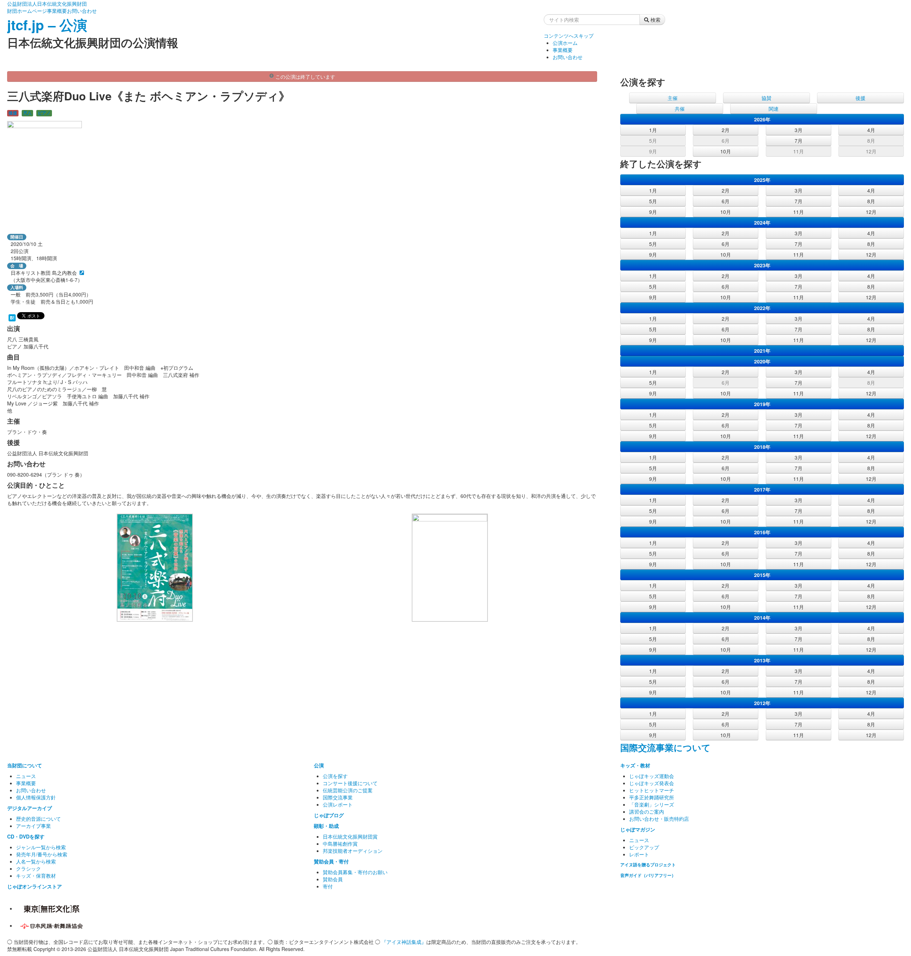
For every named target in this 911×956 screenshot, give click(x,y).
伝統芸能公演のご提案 (348, 790)
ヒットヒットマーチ (651, 790)
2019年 (762, 404)
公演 (319, 765)
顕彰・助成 (326, 825)
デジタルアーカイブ (29, 807)
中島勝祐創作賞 (340, 843)
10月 (725, 151)
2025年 (762, 179)
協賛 (767, 97)
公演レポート (338, 804)
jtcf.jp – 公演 (47, 25)
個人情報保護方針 (36, 797)
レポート (639, 854)
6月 (726, 140)
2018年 (762, 446)
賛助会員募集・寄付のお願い (355, 872)
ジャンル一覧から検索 (41, 847)
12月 (871, 151)
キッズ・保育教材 (36, 875)
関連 (774, 108)
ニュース (26, 775)
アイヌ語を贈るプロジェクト (648, 865)
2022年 (762, 307)
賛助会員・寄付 (331, 861)
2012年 (762, 703)
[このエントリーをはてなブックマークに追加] (12, 317)
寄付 (328, 886)
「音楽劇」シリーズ (651, 804)
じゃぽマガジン (637, 829)
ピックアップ (644, 847)
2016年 (762, 532)
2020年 (762, 361)
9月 (653, 151)
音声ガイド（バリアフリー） (648, 875)
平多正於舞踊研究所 (651, 797)
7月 (798, 140)
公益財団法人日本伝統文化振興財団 (47, 3)
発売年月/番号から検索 (41, 854)
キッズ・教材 (635, 765)
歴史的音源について (38, 818)
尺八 (27, 113)
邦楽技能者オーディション (353, 850)
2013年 (762, 660)
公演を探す (335, 775)
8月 (871, 140)
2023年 (762, 265)
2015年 (762, 574)
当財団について (24, 765)
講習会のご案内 (646, 811)
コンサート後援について (350, 783)
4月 (871, 129)
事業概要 (57, 10)
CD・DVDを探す (25, 836)
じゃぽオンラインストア (34, 886)
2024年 (762, 222)
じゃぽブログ (329, 815)
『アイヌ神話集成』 (403, 941)
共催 (680, 108)
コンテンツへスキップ (569, 35)
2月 (726, 129)
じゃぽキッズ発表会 (651, 783)
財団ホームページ (27, 10)
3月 (798, 129)
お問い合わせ (82, 10)
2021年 (762, 350)
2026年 (762, 119)
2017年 (762, 489)
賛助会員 (333, 879)
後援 (13, 113)
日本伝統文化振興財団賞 (350, 836)
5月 (653, 140)
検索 (654, 19)
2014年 (762, 617)
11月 (798, 151)
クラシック (28, 868)
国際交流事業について (665, 747)
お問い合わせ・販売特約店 (659, 818)
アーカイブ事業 (33, 825)
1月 (653, 129)
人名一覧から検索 (36, 861)
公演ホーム (565, 42)
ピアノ (44, 113)
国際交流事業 (338, 797)
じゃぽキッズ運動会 (651, 775)
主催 (673, 97)
